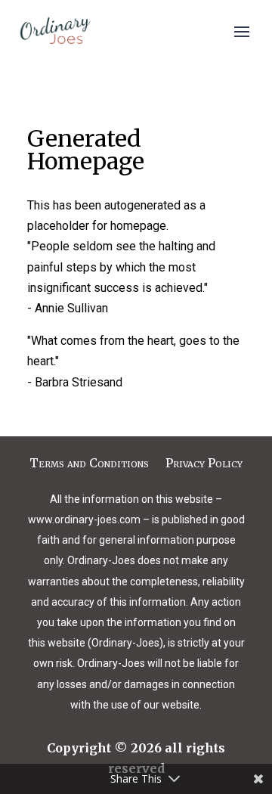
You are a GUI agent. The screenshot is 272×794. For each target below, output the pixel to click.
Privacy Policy (204, 463)
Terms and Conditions (89, 463)
